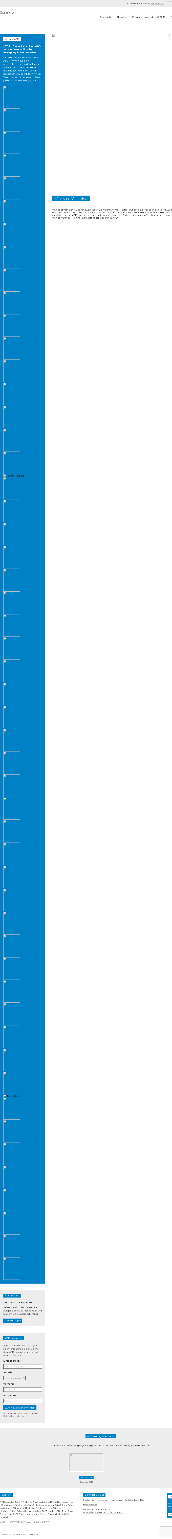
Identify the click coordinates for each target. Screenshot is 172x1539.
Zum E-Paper (14, 1320)
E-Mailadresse (12, 1360)
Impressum (33, 1534)
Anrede (7, 1372)
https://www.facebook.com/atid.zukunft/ (103, 1512)
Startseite (106, 17)
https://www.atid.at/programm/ (34, 1522)
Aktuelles (122, 17)
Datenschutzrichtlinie (13, 1416)
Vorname (8, 1383)
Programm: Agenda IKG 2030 (148, 17)
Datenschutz (19, 1534)
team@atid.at (90, 1504)
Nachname (9, 1395)
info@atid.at (157, 3)
